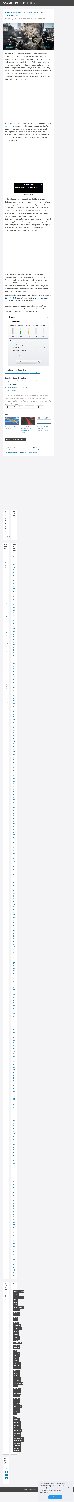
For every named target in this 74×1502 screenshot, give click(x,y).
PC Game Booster (17, 1355)
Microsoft (17, 1343)
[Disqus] (28, 482)
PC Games (16, 1360)
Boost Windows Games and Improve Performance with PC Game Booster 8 (14, 620)
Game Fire (16, 439)
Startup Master (16, 1410)
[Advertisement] (28, 101)
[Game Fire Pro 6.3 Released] (44, 421)
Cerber (16, 1294)
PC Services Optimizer (17, 1366)
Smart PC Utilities (26, 19)
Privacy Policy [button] (44, 1492)
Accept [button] (55, 1497)
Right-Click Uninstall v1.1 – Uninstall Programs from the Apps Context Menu (14, 1045)
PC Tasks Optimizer (17, 1379)
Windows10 (17, 1430)
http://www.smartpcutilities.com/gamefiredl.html (23, 381)
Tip (15, 1414)
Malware (17, 1340)
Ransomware (18, 1383)
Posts (5, 560)
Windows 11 (17, 1434)
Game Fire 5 (9, 126)
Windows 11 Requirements (18, 1439)
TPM (15, 1417)
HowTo (23, 439)
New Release (16, 1347)
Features (8, 439)
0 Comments (41, 19)
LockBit (16, 1337)
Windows (7, 697)
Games (7, 582)
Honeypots (17, 1328)
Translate (9, 537)
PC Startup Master (16, 1373)
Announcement (19, 1291)
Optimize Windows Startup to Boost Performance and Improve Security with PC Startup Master (14, 765)
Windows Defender (17, 1444)
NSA (15, 1350)
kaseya (16, 1334)
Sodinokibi (17, 1406)
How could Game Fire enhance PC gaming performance (27, 428)
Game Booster (17, 1314)
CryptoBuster (18, 1297)
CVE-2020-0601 (15, 1302)
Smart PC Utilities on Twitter (15, 390)
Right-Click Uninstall (17, 1391)
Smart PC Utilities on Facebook (16, 387)
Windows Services (17, 1449)
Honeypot (17, 1325)
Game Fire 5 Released (11, 427)
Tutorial (17, 1419)
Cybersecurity (19, 1307)
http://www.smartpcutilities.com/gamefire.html (22, 373)
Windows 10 (17, 1426)
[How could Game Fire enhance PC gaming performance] (28, 421)
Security (17, 1396)
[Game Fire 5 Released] (12, 421)
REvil (15, 1386)
